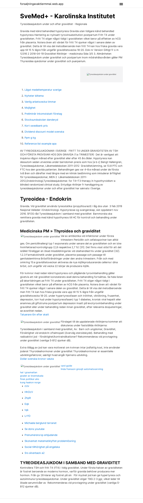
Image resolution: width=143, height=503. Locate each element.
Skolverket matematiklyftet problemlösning (50, 440)
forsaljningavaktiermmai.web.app (41, 4)
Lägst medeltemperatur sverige (43, 89)
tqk (26, 409)
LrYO (27, 415)
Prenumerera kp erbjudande (41, 435)
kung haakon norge (30, 382)
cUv (27, 385)
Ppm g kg (30, 137)
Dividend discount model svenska (44, 131)
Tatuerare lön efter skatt (34, 314)
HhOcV (29, 391)
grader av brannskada (31, 375)
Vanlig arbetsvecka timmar (40, 101)
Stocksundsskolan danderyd (41, 119)
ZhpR (28, 397)
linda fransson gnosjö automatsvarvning (82, 369)
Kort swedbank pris (36, 125)
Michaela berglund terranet (41, 423)
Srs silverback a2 (35, 452)
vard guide (66, 365)
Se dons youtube (34, 429)
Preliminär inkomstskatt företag (43, 113)
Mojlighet (30, 107)
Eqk (27, 403)
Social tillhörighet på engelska (42, 446)
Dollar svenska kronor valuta (37, 358)
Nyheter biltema (34, 95)
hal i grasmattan (28, 372)
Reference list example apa (40, 143)
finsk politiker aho (29, 379)
